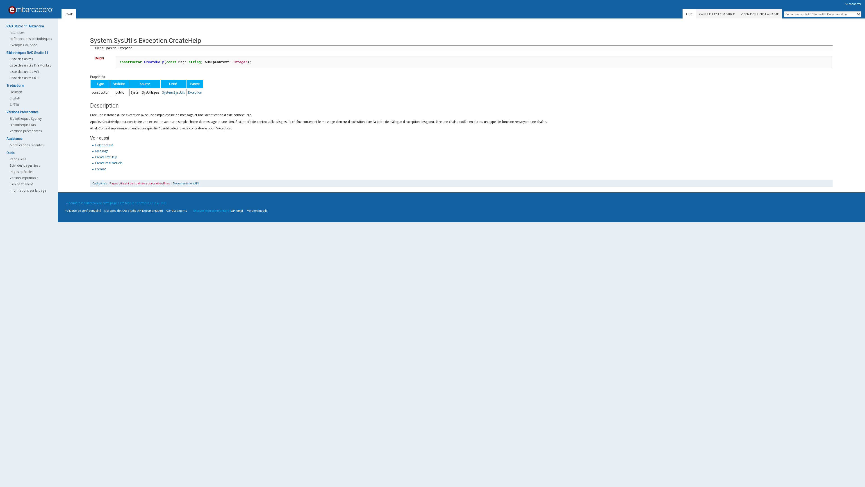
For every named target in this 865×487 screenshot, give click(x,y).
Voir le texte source (717, 13)
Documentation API (186, 183)
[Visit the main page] (30, 10)
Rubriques (17, 32)
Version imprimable (24, 178)
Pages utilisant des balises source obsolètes (139, 183)
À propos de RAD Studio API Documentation (133, 211)
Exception (195, 92)
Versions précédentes (26, 131)
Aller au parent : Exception (113, 48)
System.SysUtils (173, 92)
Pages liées (18, 159)
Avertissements (176, 211)
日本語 (14, 104)
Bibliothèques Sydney (26, 118)
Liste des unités (21, 59)
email (240, 211)
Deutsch (16, 92)
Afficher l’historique (760, 13)
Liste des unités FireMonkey (30, 65)
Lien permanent (21, 184)
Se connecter (853, 4)
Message (101, 151)
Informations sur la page (28, 190)
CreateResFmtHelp (109, 163)
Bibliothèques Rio (23, 125)
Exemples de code (23, 45)
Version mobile (257, 211)
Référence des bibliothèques (31, 39)
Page (69, 13)
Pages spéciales (21, 172)
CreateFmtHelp (106, 157)
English (15, 98)
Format (100, 169)
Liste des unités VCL (25, 71)
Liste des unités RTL (25, 78)
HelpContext (104, 145)
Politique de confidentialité (83, 211)
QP (233, 211)
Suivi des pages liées (25, 165)
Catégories (99, 183)
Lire (689, 13)
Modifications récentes (27, 145)
